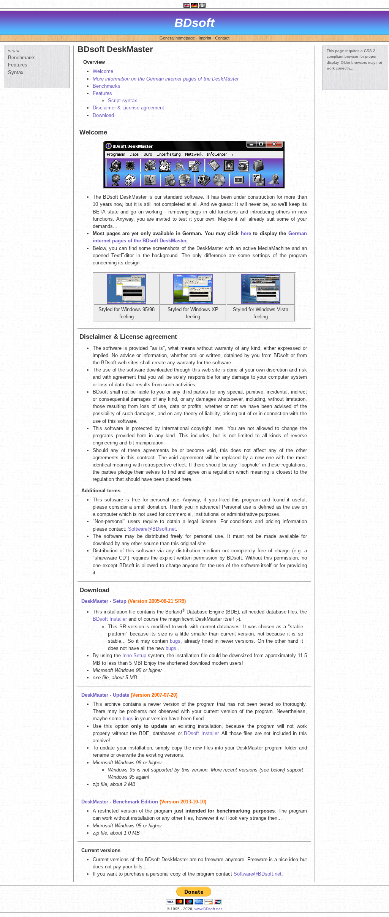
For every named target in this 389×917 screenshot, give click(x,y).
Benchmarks (22, 57)
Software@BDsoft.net (152, 529)
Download (103, 115)
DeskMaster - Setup (104, 601)
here (246, 233)
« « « (13, 50)
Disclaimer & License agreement (128, 108)
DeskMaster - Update (105, 695)
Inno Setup (134, 655)
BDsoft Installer (110, 619)
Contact (222, 38)
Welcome (103, 71)
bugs (175, 641)
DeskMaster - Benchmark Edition (119, 802)
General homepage (177, 38)
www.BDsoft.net (208, 909)
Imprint (205, 38)
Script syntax (122, 100)
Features (17, 65)
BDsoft (194, 23)
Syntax (16, 72)
